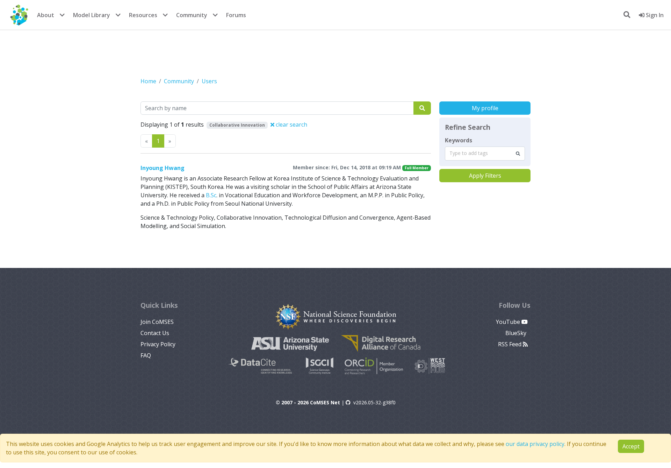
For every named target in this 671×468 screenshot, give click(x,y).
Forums (236, 15)
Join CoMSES (157, 322)
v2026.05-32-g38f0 (374, 402)
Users (209, 81)
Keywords (458, 140)
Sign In (654, 15)
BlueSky (516, 333)
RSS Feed (510, 344)
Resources (143, 15)
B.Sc (211, 195)
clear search (290, 124)
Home (148, 81)
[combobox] (485, 154)
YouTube (508, 322)
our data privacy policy (535, 444)
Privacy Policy (157, 344)
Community (191, 15)
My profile (485, 108)
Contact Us (154, 333)
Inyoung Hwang (162, 168)
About (45, 15)
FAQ (145, 355)
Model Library (91, 15)
